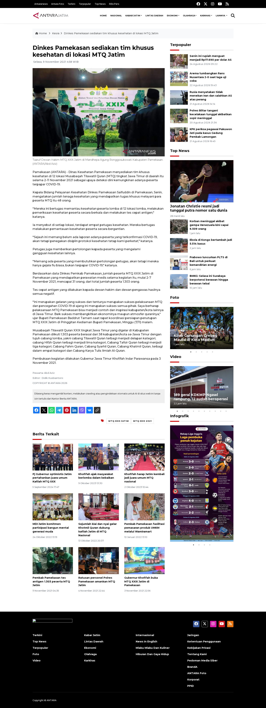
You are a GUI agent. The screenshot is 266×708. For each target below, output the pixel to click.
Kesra (55, 33)
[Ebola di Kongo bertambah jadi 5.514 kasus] (179, 245)
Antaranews (41, 4)
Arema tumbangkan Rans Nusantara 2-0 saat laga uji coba (208, 77)
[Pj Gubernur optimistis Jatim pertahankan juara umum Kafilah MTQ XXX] (53, 456)
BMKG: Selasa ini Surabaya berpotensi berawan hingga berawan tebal (209, 279)
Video (175, 357)
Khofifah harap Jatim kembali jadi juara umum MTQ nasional (144, 477)
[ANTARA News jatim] (51, 15)
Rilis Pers (114, 4)
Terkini (71, 4)
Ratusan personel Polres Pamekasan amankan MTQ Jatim (96, 581)
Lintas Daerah (154, 15)
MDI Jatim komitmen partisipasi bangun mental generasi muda (51, 527)
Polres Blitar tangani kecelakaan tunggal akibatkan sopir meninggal (211, 114)
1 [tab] (191, 352)
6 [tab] (204, 411)
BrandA (192, 667)
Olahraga (189, 15)
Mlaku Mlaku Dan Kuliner (153, 647)
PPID (190, 686)
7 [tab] (210, 411)
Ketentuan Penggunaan (204, 641)
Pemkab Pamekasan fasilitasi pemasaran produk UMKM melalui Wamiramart (144, 527)
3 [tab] (202, 352)
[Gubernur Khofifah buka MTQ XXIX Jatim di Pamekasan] (144, 560)
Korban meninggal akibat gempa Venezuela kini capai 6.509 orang (209, 225)
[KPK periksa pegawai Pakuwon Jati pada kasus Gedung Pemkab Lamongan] (179, 134)
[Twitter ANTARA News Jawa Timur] (205, 4)
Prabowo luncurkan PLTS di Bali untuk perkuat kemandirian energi (208, 261)
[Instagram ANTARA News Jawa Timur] (212, 4)
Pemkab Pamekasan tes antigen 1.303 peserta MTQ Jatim (51, 581)
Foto (174, 297)
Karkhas (205, 15)
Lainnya (221, 15)
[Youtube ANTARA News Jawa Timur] (220, 4)
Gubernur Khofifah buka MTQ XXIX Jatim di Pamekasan (141, 581)
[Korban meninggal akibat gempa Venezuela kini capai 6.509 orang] (179, 226)
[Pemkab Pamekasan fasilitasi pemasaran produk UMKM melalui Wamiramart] (144, 506)
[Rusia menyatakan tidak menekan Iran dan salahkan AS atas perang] (179, 97)
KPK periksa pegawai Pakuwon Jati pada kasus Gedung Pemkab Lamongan (211, 133)
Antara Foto (57, 4)
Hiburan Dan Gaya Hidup (152, 654)
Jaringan (193, 635)
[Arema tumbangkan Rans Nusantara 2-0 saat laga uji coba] (179, 78)
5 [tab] (212, 352)
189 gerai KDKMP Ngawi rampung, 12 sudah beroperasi (201, 397)
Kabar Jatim (132, 15)
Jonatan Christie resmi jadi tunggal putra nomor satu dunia (198, 208)
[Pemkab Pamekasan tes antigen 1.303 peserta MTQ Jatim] (53, 560)
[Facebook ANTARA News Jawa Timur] (198, 4)
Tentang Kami (197, 654)
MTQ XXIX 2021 (142, 421)
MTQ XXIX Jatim (118, 421)
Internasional (145, 635)
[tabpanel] (201, 328)
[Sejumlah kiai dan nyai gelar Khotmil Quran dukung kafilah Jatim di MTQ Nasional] (98, 506)
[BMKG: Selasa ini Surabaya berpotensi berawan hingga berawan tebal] (179, 281)
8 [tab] (215, 411)
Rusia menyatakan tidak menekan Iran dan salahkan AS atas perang (211, 95)
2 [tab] (196, 352)
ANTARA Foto (196, 673)
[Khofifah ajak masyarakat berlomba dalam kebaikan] (98, 456)
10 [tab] (226, 411)
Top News (100, 4)
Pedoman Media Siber (202, 660)
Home (103, 15)
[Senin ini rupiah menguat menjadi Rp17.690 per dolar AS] (179, 61)
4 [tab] (207, 352)
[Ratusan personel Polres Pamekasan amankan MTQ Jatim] (98, 560)
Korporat (193, 679)
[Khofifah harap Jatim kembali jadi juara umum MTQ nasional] (144, 456)
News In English (146, 641)
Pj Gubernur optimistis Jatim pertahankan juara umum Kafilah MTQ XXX (52, 477)
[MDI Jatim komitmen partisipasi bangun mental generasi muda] (53, 506)
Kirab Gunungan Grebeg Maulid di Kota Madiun (195, 337)
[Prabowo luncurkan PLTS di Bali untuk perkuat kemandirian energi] (179, 262)
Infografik (179, 416)
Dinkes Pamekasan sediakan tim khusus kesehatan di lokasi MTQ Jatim (111, 33)
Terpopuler (85, 4)
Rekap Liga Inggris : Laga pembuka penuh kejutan (197, 530)
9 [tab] (221, 411)
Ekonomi (172, 15)
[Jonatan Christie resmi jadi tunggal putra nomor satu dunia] (201, 181)
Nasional (116, 15)
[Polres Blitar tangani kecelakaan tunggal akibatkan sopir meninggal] (179, 116)
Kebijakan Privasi (198, 647)
